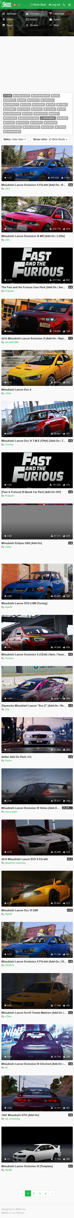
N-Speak (9, 291)
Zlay (7, 709)
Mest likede (49, 139)
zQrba (8, 393)
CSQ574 (9, 965)
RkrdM (8, 1169)
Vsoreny (9, 444)
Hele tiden (14, 139)
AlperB (8, 607)
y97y (7, 188)
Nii (6, 1067)
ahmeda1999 (11, 342)
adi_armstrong (12, 1118)
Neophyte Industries (15, 862)
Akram (8, 760)
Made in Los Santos (12, 1212)
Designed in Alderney (13, 1209)
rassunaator (11, 811)
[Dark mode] (64, 4)
